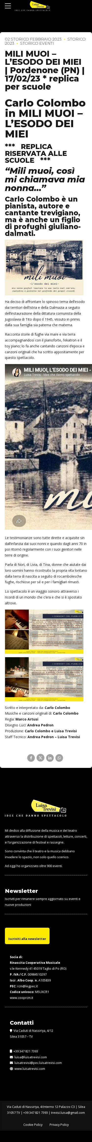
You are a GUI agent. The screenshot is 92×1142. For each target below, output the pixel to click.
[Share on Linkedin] (50, 758)
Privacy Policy (59, 1125)
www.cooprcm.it (21, 998)
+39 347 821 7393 (25, 1051)
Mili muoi (31, 170)
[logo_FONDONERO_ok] (35, 812)
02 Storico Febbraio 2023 (33, 39)
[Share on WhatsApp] (59, 758)
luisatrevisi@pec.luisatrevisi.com (37, 1063)
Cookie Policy (32, 1125)
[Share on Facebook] (31, 758)
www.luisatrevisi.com (29, 1069)
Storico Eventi (37, 43)
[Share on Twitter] (40, 757)
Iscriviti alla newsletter (27, 939)
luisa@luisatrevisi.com (30, 1057)
